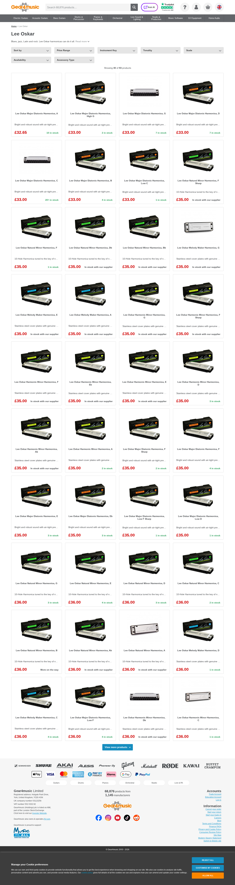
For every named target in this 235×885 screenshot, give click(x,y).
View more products (116, 747)
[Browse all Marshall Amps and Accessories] (151, 766)
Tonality (147, 50)
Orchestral (129, 783)
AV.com (47, 819)
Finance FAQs (215, 826)
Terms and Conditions (211, 824)
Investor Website (39, 813)
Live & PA (179, 783)
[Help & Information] (184, 7)
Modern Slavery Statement (209, 838)
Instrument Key (108, 50)
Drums (81, 783)
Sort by (18, 50)
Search (134, 7)
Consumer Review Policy (210, 832)
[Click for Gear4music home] (25, 7)
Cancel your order (213, 809)
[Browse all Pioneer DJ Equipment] (109, 766)
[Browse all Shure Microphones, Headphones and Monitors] (45, 766)
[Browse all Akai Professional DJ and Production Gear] (67, 766)
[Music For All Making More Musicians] (22, 832)
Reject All (208, 860)
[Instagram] (108, 820)
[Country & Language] (219, 7)
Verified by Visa (176, 774)
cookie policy (87, 873)
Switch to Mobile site (212, 841)
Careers (217, 818)
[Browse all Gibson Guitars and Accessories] (130, 766)
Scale (189, 50)
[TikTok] (127, 820)
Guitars (56, 783)
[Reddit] (136, 820)
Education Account (213, 797)
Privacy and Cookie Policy (210, 829)
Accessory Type (65, 60)
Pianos (105, 783)
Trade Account (215, 794)
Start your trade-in (213, 815)
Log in (218, 800)
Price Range (63, 50)
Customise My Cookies (208, 868)
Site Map (217, 835)
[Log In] (196, 7)
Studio (154, 783)
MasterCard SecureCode (160, 774)
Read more (81, 41)
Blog (219, 821)
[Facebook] (99, 820)
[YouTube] (117, 820)
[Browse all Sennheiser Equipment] (24, 766)
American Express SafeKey (193, 774)
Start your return (214, 812)
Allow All (207, 875)
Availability (20, 60)
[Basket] (208, 7)
